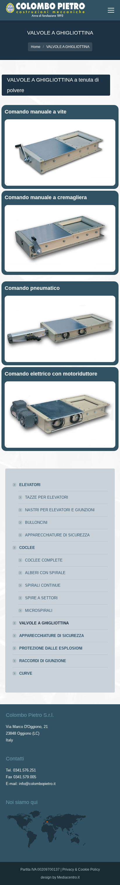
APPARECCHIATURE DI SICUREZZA (57, 535)
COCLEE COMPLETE (44, 560)
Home (35, 47)
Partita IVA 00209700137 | (41, 869)
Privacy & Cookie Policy (81, 869)
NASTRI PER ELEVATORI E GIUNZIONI (60, 510)
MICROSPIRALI (38, 610)
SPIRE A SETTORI (41, 598)
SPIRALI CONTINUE (43, 585)
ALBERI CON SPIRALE (45, 573)
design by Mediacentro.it (60, 877)
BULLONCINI (36, 522)
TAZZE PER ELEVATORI (46, 497)
